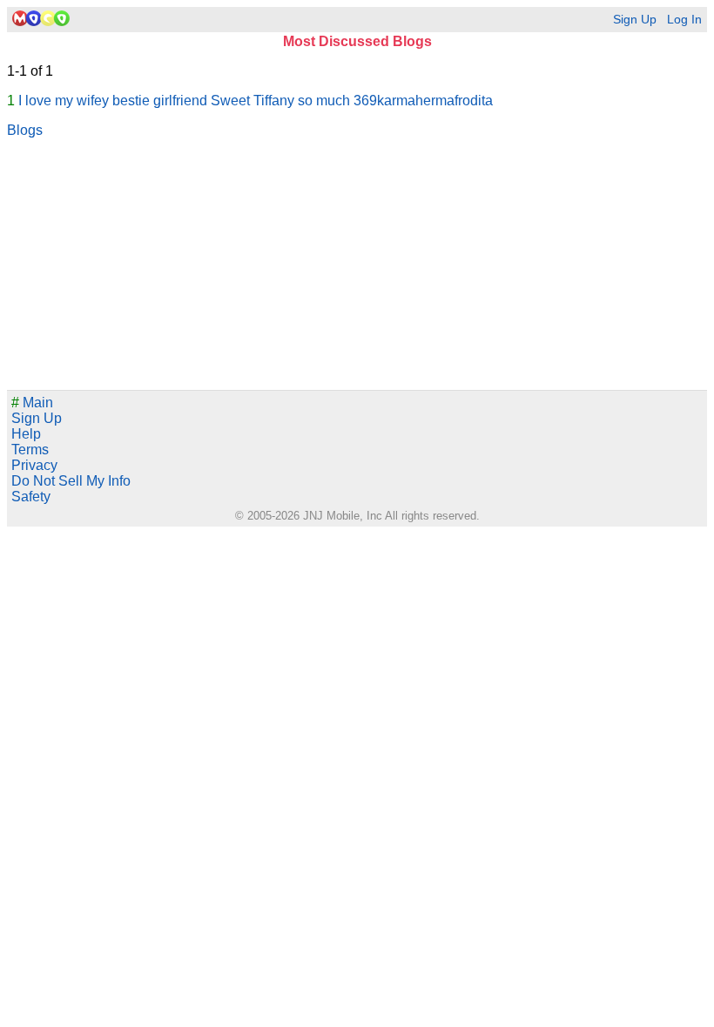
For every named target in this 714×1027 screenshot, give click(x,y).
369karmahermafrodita (423, 100)
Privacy (34, 465)
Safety (31, 496)
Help (26, 433)
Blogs (25, 130)
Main (32, 402)
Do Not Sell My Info (71, 480)
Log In (684, 19)
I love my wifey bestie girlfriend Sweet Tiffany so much (184, 100)
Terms (30, 449)
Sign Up (635, 19)
